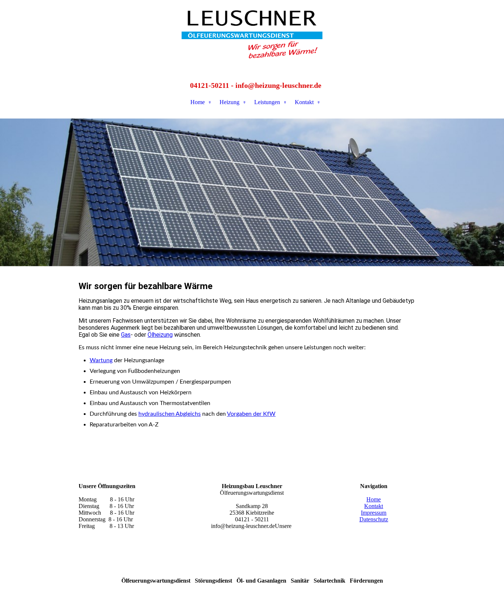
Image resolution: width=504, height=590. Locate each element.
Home (197, 102)
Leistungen (267, 102)
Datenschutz (373, 519)
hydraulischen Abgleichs (169, 414)
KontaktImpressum (373, 509)
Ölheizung (160, 334)
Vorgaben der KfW (251, 414)
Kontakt (304, 102)
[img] (252, 37)
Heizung (229, 102)
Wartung (101, 360)
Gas (126, 334)
